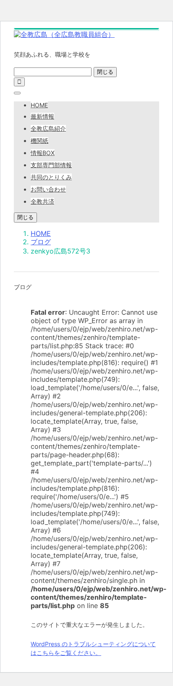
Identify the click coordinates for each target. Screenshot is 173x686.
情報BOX (43, 152)
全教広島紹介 (48, 128)
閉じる (105, 72)
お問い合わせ (48, 189)
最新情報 (42, 116)
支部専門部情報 (51, 164)
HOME (39, 105)
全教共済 (42, 201)
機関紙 (39, 140)
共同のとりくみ (51, 177)
